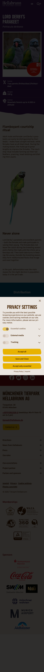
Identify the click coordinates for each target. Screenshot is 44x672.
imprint (27, 371)
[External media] (38, 335)
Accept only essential (22, 366)
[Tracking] (38, 342)
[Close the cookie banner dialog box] (39, 301)
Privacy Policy (18, 371)
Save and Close (22, 359)
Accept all (22, 352)
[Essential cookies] (38, 329)
